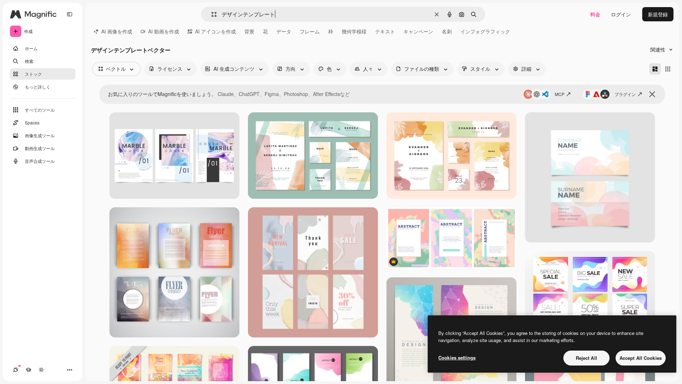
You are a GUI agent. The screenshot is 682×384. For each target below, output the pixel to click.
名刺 (447, 31)
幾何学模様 (354, 31)
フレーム (310, 31)
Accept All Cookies (640, 357)
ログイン (621, 14)
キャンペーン (418, 31)
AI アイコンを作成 (215, 31)
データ (283, 31)
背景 (249, 31)
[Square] (667, 69)
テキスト (385, 31)
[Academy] (28, 369)
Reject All (586, 357)
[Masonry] (655, 69)
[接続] (15, 369)
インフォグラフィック (485, 31)
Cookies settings (457, 357)
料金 (595, 14)
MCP (559, 94)
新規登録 (658, 14)
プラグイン (625, 94)
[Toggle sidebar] (69, 14)
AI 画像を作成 (116, 31)
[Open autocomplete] (211, 14)
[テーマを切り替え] (41, 369)
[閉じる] (652, 94)
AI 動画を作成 (163, 31)
